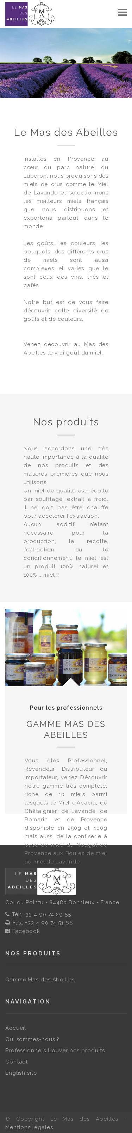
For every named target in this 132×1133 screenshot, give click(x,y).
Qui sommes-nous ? (32, 1039)
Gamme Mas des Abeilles (66, 729)
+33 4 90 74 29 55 (47, 914)
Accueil (15, 1028)
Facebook (26, 931)
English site (21, 1073)
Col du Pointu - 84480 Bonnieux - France (62, 902)
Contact (16, 1062)
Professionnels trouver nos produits (55, 1050)
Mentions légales (29, 1127)
